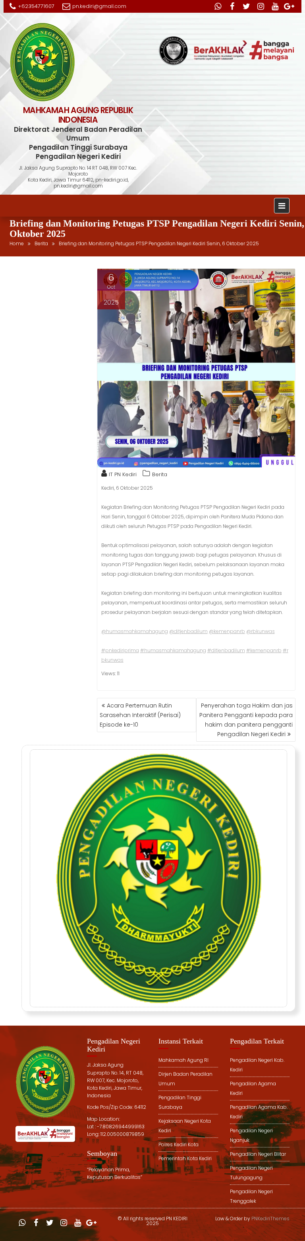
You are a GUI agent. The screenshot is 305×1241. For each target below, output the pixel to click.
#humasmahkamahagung (173, 650)
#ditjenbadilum (226, 650)
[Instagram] (260, 6)
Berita (159, 474)
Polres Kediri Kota (178, 1144)
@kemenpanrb (227, 631)
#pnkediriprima (120, 650)
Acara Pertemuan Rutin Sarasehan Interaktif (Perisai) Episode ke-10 (140, 715)
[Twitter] (246, 6)
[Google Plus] (289, 6)
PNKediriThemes (270, 1218)
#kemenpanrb (264, 650)
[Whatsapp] (217, 6)
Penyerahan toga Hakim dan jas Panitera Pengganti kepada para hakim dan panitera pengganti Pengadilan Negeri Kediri (246, 720)
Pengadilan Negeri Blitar (258, 1154)
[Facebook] (232, 6)
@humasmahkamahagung (134, 631)
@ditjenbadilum (188, 631)
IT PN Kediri (123, 474)
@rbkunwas (260, 631)
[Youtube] (274, 6)
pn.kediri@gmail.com (99, 6)
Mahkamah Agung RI (183, 1060)
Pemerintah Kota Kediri (185, 1158)
